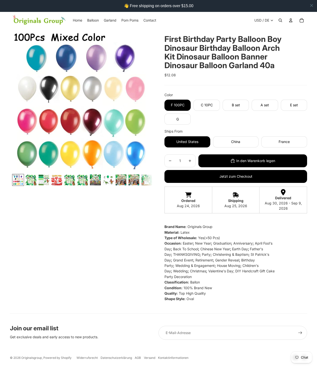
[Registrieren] (300, 333)
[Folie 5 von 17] (69, 179)
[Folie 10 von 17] (134, 179)
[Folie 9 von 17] (121, 179)
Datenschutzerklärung (116, 358)
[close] (311, 5)
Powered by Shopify (57, 358)
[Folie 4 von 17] (56, 179)
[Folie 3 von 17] (43, 179)
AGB (138, 358)
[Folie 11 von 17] (146, 179)
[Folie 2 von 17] (31, 179)
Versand (149, 358)
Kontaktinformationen (173, 358)
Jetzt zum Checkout (235, 176)
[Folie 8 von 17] (108, 179)
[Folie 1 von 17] (18, 179)
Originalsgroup (31, 358)
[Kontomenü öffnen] (290, 20)
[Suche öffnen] (280, 20)
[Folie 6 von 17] (82, 179)
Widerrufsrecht (87, 358)
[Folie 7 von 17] (95, 179)
